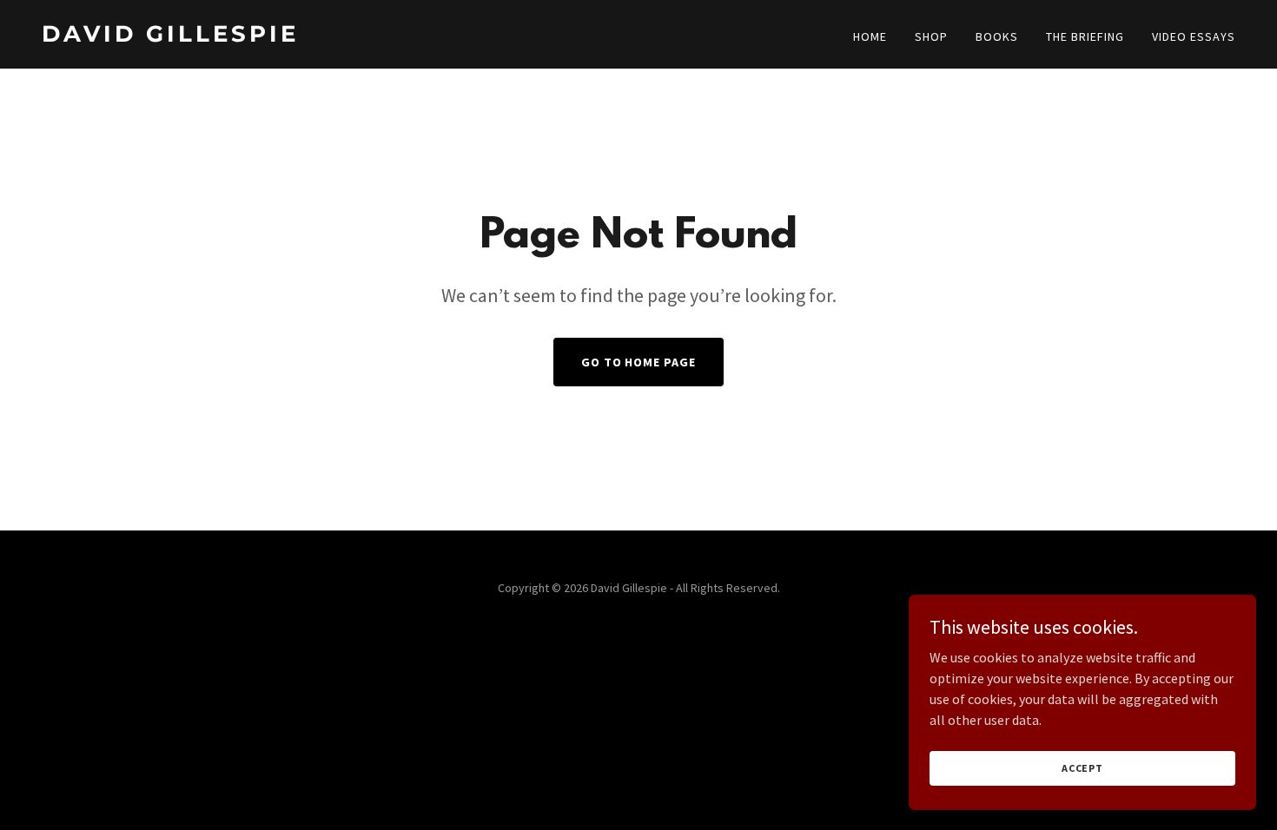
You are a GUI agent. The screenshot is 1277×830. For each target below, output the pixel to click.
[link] (333, 36)
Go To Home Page (639, 362)
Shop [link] (931, 36)
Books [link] (997, 36)
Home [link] (870, 36)
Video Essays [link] (1193, 36)
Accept (1082, 767)
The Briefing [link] (1085, 36)
